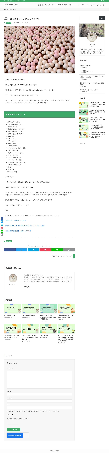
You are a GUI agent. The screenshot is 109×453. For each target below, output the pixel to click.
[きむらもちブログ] (11, 5)
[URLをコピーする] (69, 249)
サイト (8, 404)
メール (9, 398)
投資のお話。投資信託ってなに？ (15, 220)
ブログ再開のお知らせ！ (86, 71)
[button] (10, 249)
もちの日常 (8, 22)
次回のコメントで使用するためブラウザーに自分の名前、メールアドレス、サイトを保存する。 (34, 411)
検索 (102, 18)
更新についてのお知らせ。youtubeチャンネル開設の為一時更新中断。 (92, 77)
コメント (10, 369)
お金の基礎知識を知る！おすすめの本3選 (18, 231)
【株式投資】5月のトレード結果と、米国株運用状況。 (92, 84)
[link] (25, 287)
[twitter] (28, 287)
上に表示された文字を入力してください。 (18, 418)
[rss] (101, 1)
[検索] (104, 1)
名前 (9, 391)
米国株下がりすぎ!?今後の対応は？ (89, 90)
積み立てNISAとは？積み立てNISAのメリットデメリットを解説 (25, 225)
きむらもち (13, 284)
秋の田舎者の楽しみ (85, 66)
